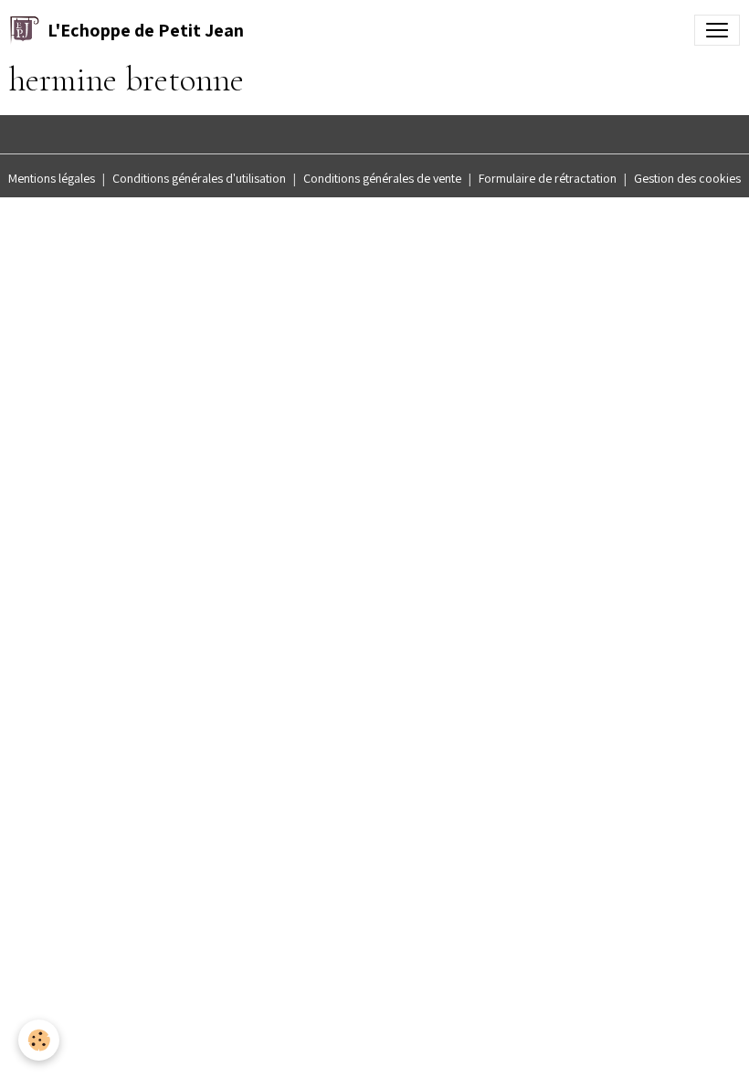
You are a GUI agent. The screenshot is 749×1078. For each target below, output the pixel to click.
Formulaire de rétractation (548, 178)
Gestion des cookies (687, 178)
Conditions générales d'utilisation (199, 178)
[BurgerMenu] (717, 30)
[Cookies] (38, 1040)
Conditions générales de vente (382, 178)
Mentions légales (51, 178)
